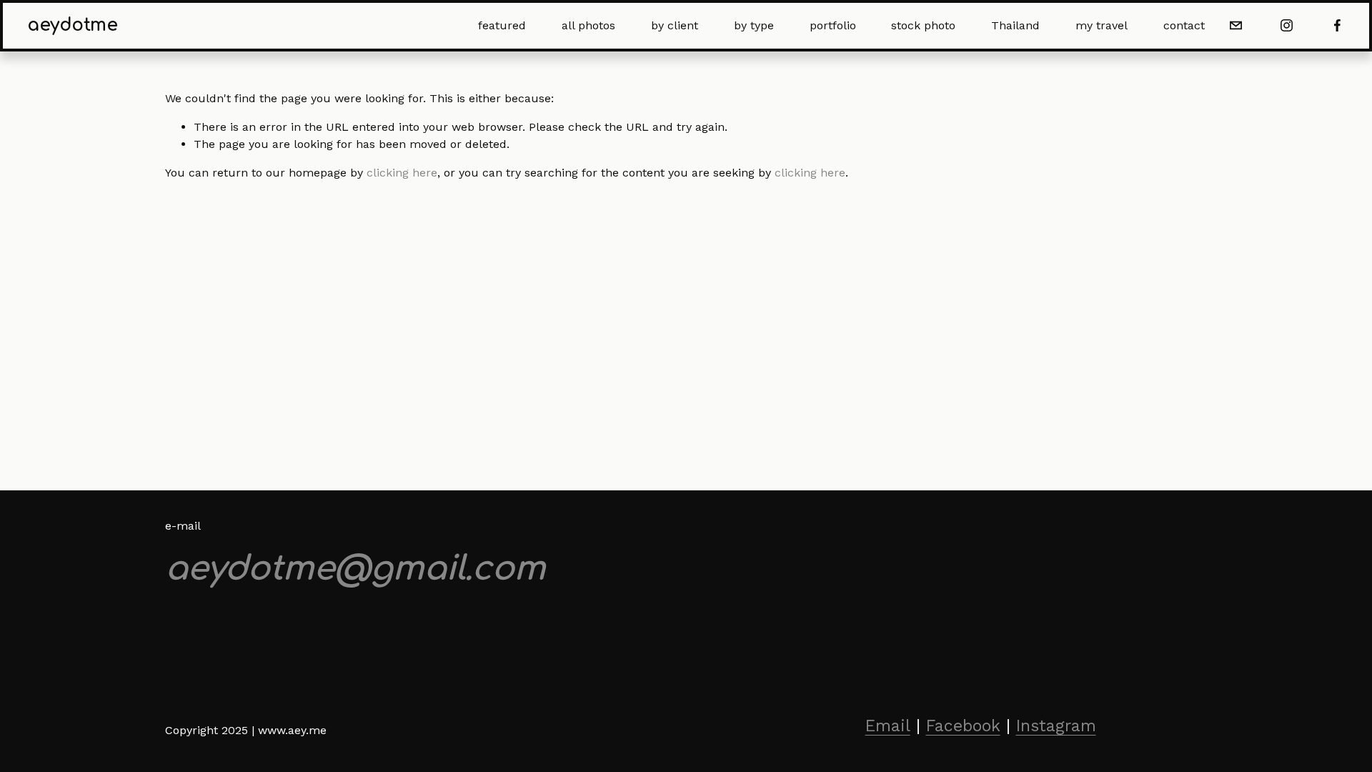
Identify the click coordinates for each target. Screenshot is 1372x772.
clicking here (402, 172)
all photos (588, 25)
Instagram (1056, 726)
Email (887, 726)
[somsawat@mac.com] (1235, 25)
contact (1184, 25)
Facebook (963, 726)
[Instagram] (1286, 25)
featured (502, 25)
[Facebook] (1337, 25)
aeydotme (72, 25)
